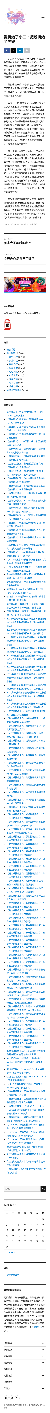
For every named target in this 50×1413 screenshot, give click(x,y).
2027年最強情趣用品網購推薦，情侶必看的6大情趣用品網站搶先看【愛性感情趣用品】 (26, 659)
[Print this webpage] (27, 50)
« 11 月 (12, 1252)
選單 (43, 17)
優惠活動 (11, 349)
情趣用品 (8, 1343)
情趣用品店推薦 (14, 390)
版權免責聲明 (13, 1274)
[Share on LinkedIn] (20, 50)
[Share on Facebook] (7, 50)
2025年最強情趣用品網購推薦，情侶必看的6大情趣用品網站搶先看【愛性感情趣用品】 (26, 696)
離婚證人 (38, 1327)
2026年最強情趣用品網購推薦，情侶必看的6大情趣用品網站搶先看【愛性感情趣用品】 (26, 678)
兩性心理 (13, 357)
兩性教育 (24, 224)
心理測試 (13, 371)
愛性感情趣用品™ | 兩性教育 (15, 1405)
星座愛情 (13, 379)
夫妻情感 (33, 224)
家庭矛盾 (13, 368)
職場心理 (13, 382)
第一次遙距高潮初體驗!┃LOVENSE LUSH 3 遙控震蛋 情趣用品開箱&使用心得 (26, 1062)
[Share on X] (13, 50)
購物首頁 (8, 1350)
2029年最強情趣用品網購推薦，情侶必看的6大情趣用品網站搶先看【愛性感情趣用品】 (26, 622)
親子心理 (13, 386)
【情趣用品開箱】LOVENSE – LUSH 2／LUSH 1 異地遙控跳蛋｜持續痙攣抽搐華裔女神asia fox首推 (25, 1110)
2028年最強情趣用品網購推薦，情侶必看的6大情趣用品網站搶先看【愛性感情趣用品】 (26, 641)
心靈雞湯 (13, 375)
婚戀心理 (13, 364)
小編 (5, 224)
